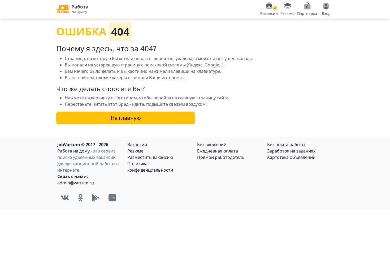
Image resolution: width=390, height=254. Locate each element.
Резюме (135, 151)
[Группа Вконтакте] (65, 197)
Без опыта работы (286, 144)
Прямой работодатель (220, 157)
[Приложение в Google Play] (96, 197)
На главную (126, 117)
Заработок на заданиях (291, 151)
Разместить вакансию (150, 157)
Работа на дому (73, 151)
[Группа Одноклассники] (80, 197)
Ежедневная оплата (217, 151)
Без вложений (211, 144)
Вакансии (137, 144)
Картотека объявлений (291, 157)
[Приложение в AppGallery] (112, 197)
